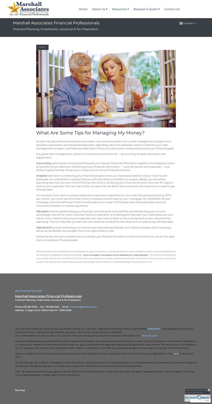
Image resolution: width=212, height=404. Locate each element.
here (175, 353)
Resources (119, 9)
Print (42, 47)
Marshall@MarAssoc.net (83, 306)
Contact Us (172, 9)
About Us (98, 9)
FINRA (150, 328)
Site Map (20, 390)
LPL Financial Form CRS (28, 290)
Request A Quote (145, 9)
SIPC (157, 328)
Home (83, 9)
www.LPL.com (149, 335)
